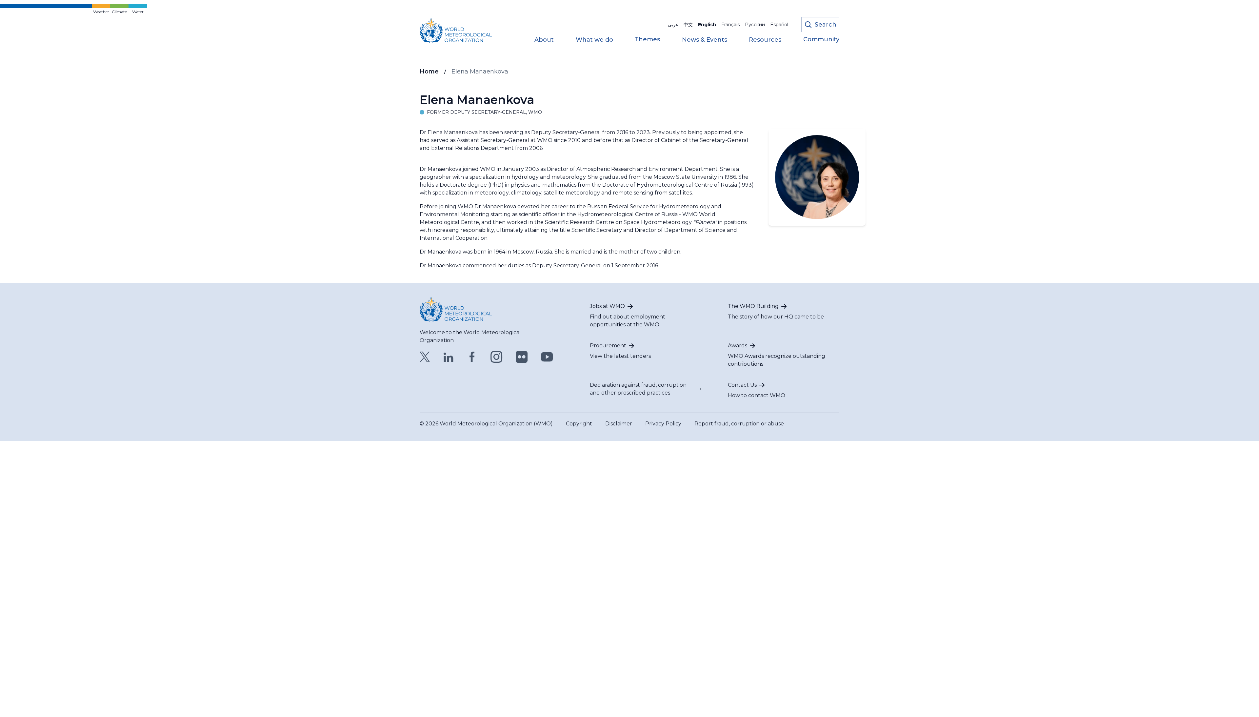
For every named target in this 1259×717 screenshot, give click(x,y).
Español (779, 25)
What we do (594, 40)
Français (730, 25)
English (707, 25)
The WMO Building (753, 306)
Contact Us (742, 385)
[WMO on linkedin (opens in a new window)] (448, 357)
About (544, 40)
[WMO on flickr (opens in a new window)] (522, 357)
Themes (647, 39)
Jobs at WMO (607, 306)
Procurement (608, 345)
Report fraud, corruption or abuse (739, 423)
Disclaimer (618, 423)
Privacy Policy (663, 423)
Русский (755, 25)
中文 (688, 25)
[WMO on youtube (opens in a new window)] (547, 357)
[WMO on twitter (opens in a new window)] (425, 357)
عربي (673, 25)
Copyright (579, 423)
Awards (737, 345)
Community (821, 39)
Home (429, 71)
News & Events (704, 40)
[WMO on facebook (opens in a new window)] (472, 357)
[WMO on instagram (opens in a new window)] (496, 357)
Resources (765, 40)
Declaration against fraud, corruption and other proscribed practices (638, 389)
